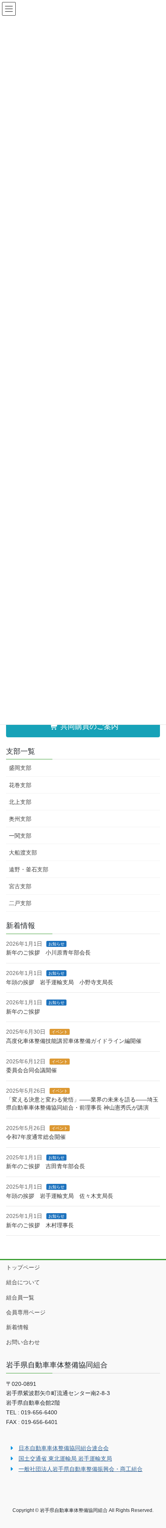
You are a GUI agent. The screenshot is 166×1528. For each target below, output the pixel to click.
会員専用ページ (26, 1312)
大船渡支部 (23, 852)
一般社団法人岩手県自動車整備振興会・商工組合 (81, 1469)
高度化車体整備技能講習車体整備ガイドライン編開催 (73, 1041)
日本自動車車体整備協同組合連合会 (64, 1448)
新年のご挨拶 (23, 1011)
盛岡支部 (20, 768)
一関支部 (20, 835)
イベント (60, 1032)
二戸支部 (20, 903)
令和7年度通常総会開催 (36, 1137)
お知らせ (56, 944)
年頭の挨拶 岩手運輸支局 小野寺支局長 (59, 982)
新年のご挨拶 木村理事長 (40, 1225)
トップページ (23, 1267)
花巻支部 (20, 785)
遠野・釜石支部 (28, 869)
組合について (23, 1282)
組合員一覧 (20, 1297)
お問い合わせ (23, 1342)
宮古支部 (20, 886)
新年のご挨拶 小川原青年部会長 (48, 952)
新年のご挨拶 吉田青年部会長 (45, 1166)
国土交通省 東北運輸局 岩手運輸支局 (65, 1458)
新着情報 (17, 1327)
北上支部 (20, 802)
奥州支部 (20, 819)
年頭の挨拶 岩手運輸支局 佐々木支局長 (59, 1196)
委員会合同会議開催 (31, 1070)
